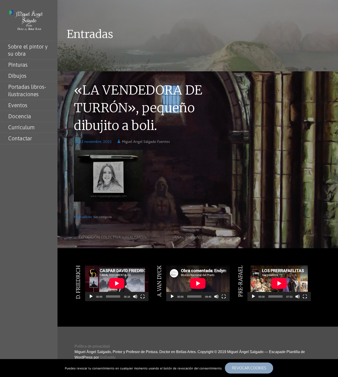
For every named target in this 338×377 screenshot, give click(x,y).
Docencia (19, 116)
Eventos (17, 105)
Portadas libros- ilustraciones (27, 90)
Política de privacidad (92, 346)
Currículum (21, 127)
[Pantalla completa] (142, 296)
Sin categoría (102, 217)
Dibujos (17, 76)
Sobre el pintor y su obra (28, 50)
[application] (117, 283)
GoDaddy (107, 357)
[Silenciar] (135, 296)
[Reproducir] (91, 296)
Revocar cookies (249, 367)
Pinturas (18, 65)
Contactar (20, 138)
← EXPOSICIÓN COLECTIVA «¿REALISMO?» (110, 237)
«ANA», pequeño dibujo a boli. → (200, 237)
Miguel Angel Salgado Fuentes (146, 141)
